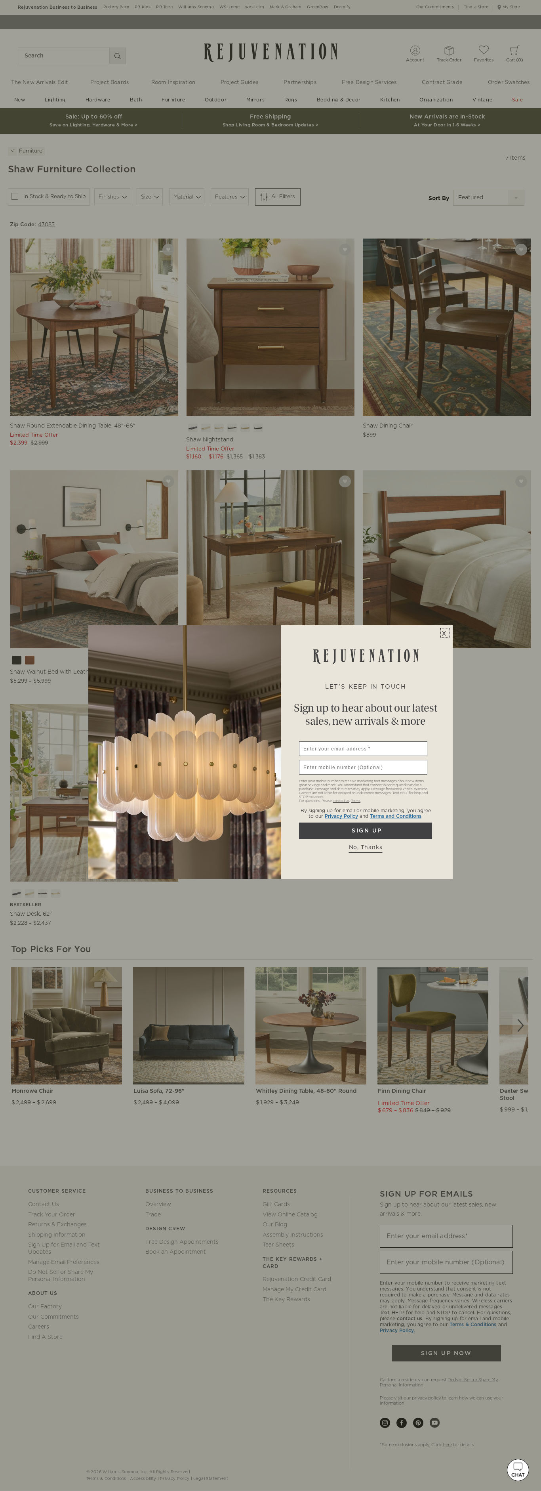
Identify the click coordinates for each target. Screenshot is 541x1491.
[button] (518, 1470)
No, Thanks (366, 847)
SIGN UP (365, 831)
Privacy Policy (341, 816)
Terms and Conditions (395, 816)
